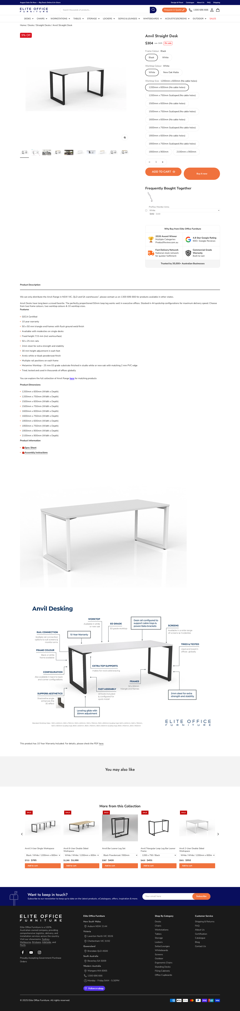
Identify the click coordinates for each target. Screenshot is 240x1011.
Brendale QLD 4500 (98, 951)
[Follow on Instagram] (31, 954)
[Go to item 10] (124, 153)
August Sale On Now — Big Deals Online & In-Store (40, 2)
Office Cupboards (163, 975)
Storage (92, 18)
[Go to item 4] (57, 153)
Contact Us (200, 946)
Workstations (59, 18)
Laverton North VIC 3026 (100, 936)
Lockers (107, 18)
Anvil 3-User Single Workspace (39, 848)
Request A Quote (173, 10)
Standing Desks (163, 966)
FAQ (208, 2)
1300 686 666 (95, 975)
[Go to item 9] (113, 153)
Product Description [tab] (30, 284)
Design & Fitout (177, 2)
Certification (201, 934)
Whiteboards (151, 18)
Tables (77, 18)
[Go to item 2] (35, 153)
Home (23, 25)
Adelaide (46, 942)
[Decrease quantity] (149, 162)
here (101, 743)
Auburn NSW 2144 (97, 926)
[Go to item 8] (102, 153)
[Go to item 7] (91, 153)
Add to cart (33, 865)
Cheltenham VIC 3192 (99, 941)
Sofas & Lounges (127, 18)
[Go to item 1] (24, 153)
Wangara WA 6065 (97, 970)
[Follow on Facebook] (23, 954)
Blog (197, 942)
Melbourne (25, 942)
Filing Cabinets (162, 970)
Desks (27, 18)
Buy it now (202, 173)
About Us (200, 2)
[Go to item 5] (68, 153)
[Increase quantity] (163, 162)
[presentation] (22, 834)
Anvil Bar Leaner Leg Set (113, 848)
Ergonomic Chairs (163, 962)
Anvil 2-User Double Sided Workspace (191, 850)
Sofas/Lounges (162, 946)
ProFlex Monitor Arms (159, 207)
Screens (159, 954)
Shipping (216, 2)
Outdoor (198, 18)
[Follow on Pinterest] (39, 954)
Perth (23, 945)
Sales (213, 18)
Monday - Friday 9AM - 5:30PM (103, 980)
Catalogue (190, 2)
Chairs (40, 18)
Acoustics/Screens (176, 18)
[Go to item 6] (80, 153)
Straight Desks (43, 25)
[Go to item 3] (46, 153)
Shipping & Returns (204, 921)
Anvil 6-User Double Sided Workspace (75, 850)
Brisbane (36, 942)
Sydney (45, 939)
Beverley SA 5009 (97, 960)
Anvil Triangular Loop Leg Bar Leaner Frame (158, 850)
